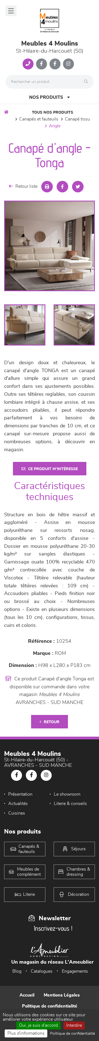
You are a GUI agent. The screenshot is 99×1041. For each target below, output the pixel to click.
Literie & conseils (70, 803)
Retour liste (26, 186)
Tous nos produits (52, 112)
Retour (51, 722)
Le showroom (67, 794)
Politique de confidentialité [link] (72, 1034)
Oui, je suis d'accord (38, 1025)
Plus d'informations (26, 1033)
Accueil (27, 995)
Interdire (74, 1025)
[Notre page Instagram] (68, 63)
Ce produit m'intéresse (53, 469)
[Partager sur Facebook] (62, 186)
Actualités (18, 803)
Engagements (75, 971)
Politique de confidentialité (49, 1006)
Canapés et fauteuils (38, 119)
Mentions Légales (62, 995)
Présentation (20, 794)
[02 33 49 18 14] (28, 63)
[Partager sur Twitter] (78, 186)
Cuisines (16, 813)
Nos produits (46, 97)
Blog (16, 971)
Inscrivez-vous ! (53, 928)
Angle (55, 126)
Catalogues (42, 971)
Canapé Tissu (77, 119)
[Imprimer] (47, 186)
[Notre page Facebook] (41, 63)
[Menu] (11, 10)
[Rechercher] (87, 82)
